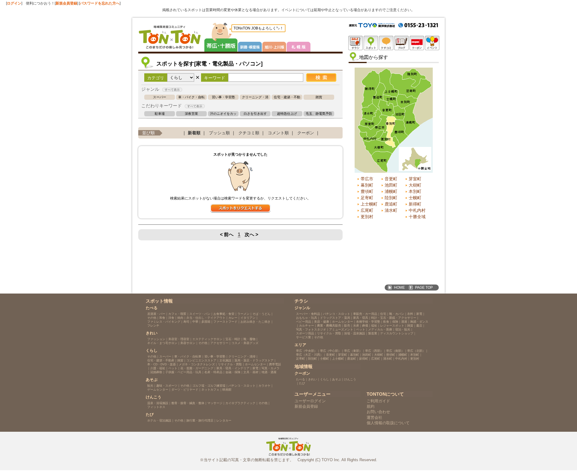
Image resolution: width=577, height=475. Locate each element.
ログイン (14, 3)
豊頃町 (367, 191)
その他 (151, 317)
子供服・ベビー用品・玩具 (183, 372)
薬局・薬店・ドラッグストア (253, 360)
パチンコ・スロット (241, 385)
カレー (232, 317)
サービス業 (303, 337)
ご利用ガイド (378, 401)
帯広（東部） (353, 350)
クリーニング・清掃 (255, 97)
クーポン (305, 132)
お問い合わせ (378, 412)
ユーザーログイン (310, 401)
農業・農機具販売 (329, 325)
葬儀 (365, 325)
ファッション (156, 339)
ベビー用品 (303, 321)
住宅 (383, 313)
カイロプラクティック (240, 403)
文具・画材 (250, 372)
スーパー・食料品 (308, 313)
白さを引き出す (255, 113)
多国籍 (205, 321)
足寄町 (367, 197)
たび (302, 383)
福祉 (374, 325)
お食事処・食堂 (223, 313)
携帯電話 (275, 364)
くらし (324, 379)
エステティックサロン (207, 339)
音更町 (391, 178)
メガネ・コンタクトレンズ (197, 364)
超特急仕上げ (287, 113)
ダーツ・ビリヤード (184, 389)
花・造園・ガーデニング (196, 368)
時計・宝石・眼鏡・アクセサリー (393, 317)
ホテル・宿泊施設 (159, 420)
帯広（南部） (395, 350)
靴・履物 (249, 339)
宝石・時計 (232, 339)
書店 (419, 325)
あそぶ (336, 379)
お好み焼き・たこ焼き (255, 321)
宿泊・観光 (402, 329)
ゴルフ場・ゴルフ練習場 (208, 385)
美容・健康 (321, 321)
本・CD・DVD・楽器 (161, 364)
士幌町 (415, 197)
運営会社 (374, 417)
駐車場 (160, 113)
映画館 (226, 389)
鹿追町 (391, 204)
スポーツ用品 (305, 333)
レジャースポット (392, 325)
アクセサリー (219, 343)
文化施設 (225, 360)
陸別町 (391, 197)
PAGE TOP (424, 287)
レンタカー (223, 420)
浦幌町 (391, 191)
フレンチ (153, 325)
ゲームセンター (157, 389)
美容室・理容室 (178, 339)
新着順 (194, 132)
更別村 (367, 216)
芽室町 (415, 178)
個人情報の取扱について (388, 423)
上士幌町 (369, 204)
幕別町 (367, 185)
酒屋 (404, 321)
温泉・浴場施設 (157, 403)
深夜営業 (191, 113)
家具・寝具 (360, 317)
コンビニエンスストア (201, 360)
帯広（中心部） (330, 350)
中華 (195, 321)
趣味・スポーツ (166, 385)
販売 (347, 325)
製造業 (372, 333)
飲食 (386, 321)
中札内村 (417, 210)
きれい (312, 379)
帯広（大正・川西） (309, 354)
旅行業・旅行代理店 (199, 420)
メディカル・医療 (380, 329)
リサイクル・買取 (230, 364)
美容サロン (187, 343)
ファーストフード (225, 321)
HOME (399, 287)
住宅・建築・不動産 (287, 97)
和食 (162, 317)
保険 (395, 321)
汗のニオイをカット (223, 113)
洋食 (171, 317)
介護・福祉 (157, 368)
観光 (150, 385)
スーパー (159, 97)
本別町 (415, 191)
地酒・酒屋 (268, 372)
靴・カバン (396, 313)
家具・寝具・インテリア (232, 368)
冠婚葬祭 (156, 372)
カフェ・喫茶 (177, 313)
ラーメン (243, 313)
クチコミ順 (248, 132)
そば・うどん (261, 313)
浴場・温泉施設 (354, 333)
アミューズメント (341, 329)
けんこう (350, 379)
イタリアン (247, 317)
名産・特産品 (213, 372)
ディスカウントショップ (396, 333)
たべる (300, 379)
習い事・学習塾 (223, 97)
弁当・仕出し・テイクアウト (205, 317)
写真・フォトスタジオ (311, 329)
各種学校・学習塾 (368, 321)
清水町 (391, 210)
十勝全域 (417, 216)
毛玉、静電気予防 (319, 113)
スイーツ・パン (199, 313)
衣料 (410, 313)
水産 (356, 325)
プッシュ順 (219, 132)
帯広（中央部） (306, 350)
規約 (370, 406)
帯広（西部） (374, 350)
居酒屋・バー (156, 313)
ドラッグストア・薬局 (335, 317)
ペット (172, 368)
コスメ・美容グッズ (244, 343)
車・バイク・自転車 (191, 97)
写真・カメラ (270, 368)
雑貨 (319, 97)
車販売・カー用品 (365, 313)
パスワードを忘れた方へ (100, 3)
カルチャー (306, 325)
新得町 (415, 204)
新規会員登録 (66, 3)
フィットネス (156, 407)
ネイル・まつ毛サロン (162, 343)
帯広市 (367, 178)
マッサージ (214, 403)
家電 (255, 368)
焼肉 (180, 317)
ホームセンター (255, 364)
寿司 (186, 321)
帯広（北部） (416, 350)
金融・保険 (232, 372)
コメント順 (278, 132)
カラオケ (264, 385)
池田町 (391, 185)
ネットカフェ (210, 389)
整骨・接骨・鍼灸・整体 (187, 403)
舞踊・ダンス (419, 321)
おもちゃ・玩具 (306, 317)
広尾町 (367, 210)
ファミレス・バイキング (163, 321)
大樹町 (415, 185)
